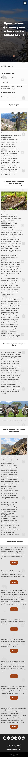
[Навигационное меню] (25, 3)
